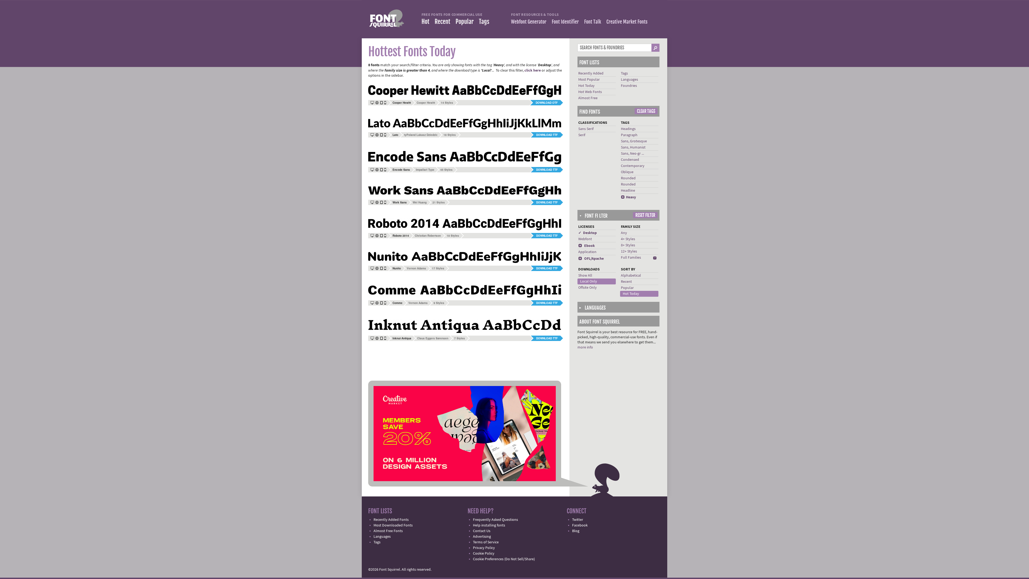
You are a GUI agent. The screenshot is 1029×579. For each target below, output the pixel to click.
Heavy (628, 197)
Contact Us (481, 531)
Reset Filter (645, 215)
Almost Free (588, 98)
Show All (585, 275)
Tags (484, 21)
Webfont (585, 239)
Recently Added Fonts (391, 519)
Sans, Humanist (633, 147)
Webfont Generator (528, 22)
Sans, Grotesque (634, 141)
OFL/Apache (591, 258)
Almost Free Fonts (388, 531)
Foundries (629, 85)
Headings (628, 129)
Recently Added (590, 73)
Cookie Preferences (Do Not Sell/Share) (504, 559)
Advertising (482, 536)
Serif (581, 135)
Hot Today (586, 85)
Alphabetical (631, 275)
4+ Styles (628, 239)
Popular (465, 21)
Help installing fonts (489, 525)
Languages (629, 79)
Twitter (577, 519)
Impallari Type (425, 170)
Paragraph (629, 135)
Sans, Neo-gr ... (632, 153)
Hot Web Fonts (590, 92)
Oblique (627, 172)
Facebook (580, 525)
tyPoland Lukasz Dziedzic (421, 135)
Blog (575, 531)
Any (624, 233)
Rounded (628, 178)
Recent (442, 21)
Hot (425, 21)
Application (587, 252)
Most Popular (589, 79)
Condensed (630, 159)
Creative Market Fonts (626, 22)
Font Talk (592, 22)
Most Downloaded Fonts (393, 525)
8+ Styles (628, 245)
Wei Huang (420, 202)
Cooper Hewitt (426, 103)
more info (585, 347)
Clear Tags (646, 111)
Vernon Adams (416, 268)
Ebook (586, 245)
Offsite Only (587, 287)
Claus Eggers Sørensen (432, 338)
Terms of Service (486, 542)
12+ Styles (629, 251)
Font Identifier (565, 22)
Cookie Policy (483, 553)
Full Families (631, 257)
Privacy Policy (484, 547)
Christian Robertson (428, 235)
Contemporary (632, 166)
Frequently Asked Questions (495, 519)
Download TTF (547, 135)
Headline (628, 190)
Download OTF (547, 103)
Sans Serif (586, 129)
